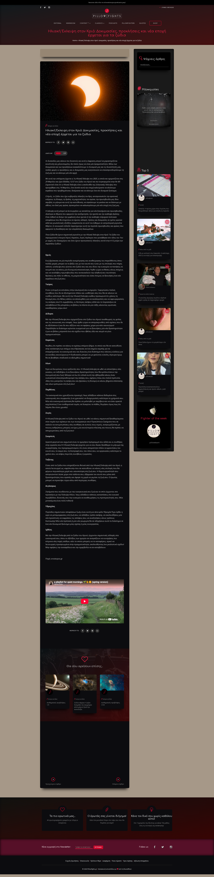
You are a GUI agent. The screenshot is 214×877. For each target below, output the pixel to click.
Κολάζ (142, 205)
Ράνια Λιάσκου (150, 287)
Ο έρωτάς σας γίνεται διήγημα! (107, 816)
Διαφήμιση (106, 861)
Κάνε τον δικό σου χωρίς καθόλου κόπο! (151, 817)
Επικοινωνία (84, 861)
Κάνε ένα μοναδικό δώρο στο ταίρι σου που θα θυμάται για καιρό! (107, 821)
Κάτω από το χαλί (145, 249)
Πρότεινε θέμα (95, 861)
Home (74, 40)
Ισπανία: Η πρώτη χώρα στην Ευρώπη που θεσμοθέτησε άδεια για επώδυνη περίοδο (153, 210)
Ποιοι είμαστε (117, 861)
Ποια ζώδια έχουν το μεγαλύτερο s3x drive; (152, 343)
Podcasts (113, 23)
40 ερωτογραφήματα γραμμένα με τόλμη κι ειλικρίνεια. (62, 821)
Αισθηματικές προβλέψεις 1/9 (56, 704)
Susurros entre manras (147, 294)
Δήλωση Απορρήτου (141, 861)
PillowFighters (128, 23)
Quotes (142, 23)
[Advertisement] (84, 750)
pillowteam (149, 198)
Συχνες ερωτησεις (168, 7)
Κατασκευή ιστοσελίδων (106, 869)
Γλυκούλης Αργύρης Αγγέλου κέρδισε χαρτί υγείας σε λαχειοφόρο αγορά (152, 299)
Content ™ (84, 23)
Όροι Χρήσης (127, 861)
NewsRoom (70, 23)
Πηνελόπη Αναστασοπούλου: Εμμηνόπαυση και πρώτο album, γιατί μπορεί (152, 389)
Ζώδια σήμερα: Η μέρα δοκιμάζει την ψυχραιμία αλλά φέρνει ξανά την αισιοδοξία (83, 706)
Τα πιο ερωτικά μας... (62, 816)
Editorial (58, 23)
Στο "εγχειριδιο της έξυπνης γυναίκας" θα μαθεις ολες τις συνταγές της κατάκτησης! (151, 824)
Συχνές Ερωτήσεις (72, 861)
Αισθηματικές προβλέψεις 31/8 (110, 704)
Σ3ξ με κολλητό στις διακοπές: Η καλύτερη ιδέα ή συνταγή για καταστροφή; (153, 254)
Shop (155, 23)
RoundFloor (128, 869)
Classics (99, 23)
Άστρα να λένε (53, 126)
